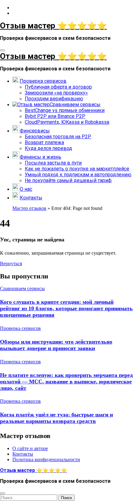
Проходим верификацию (54, 99)
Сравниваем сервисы (22, 288)
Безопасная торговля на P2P (58, 137)
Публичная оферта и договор (58, 87)
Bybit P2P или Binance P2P (55, 116)
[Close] (2, 493)
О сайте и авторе (30, 448)
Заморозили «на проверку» (56, 93)
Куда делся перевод (48, 148)
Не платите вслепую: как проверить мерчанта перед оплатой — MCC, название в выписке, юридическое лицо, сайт (66, 381)
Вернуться (11, 263)
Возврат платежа (44, 142)
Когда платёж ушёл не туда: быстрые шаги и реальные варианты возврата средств (56, 417)
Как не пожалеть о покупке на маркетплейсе (77, 169)
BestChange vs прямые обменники (65, 110)
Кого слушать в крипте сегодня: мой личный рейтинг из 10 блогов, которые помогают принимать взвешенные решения (66, 308)
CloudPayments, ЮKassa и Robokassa (67, 122)
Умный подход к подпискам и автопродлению (78, 174)
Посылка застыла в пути (53, 163)
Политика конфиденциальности (46, 459)
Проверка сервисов (20, 328)
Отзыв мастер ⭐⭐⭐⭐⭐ (53, 25)
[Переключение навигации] (2, 50)
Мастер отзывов (29, 208)
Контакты (22, 454)
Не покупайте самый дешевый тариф (68, 180)
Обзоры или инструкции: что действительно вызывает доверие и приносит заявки (56, 345)
